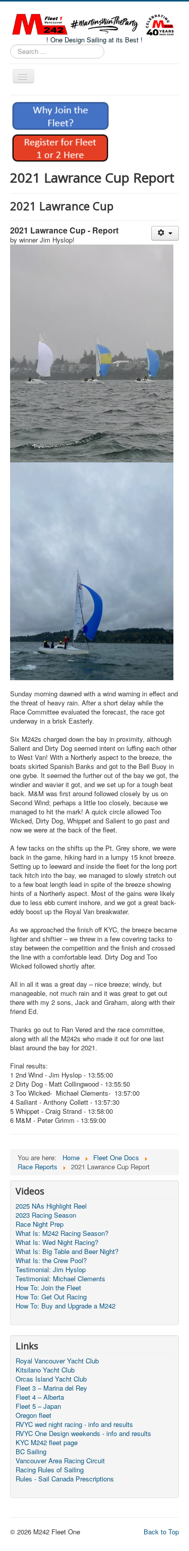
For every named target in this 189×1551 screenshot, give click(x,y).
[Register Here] (60, 147)
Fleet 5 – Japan (38, 1406)
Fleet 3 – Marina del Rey (51, 1388)
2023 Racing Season (46, 1215)
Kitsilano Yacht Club (45, 1370)
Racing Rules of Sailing (50, 1469)
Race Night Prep (40, 1224)
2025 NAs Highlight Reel (51, 1206)
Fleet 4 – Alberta (40, 1397)
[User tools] (165, 233)
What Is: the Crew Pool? (51, 1260)
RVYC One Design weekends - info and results (83, 1433)
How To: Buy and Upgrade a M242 (65, 1305)
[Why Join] (60, 115)
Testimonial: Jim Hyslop (51, 1269)
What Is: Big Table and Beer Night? (67, 1251)
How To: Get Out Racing (51, 1296)
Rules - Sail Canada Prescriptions (65, 1478)
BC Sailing (31, 1451)
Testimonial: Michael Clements (60, 1278)
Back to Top (161, 1531)
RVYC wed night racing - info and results (74, 1424)
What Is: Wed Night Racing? (57, 1242)
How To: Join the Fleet (48, 1287)
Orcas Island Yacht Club (51, 1379)
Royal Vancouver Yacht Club (57, 1360)
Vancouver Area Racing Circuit (60, 1460)
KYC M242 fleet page (47, 1442)
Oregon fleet (33, 1415)
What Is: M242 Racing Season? (62, 1233)
